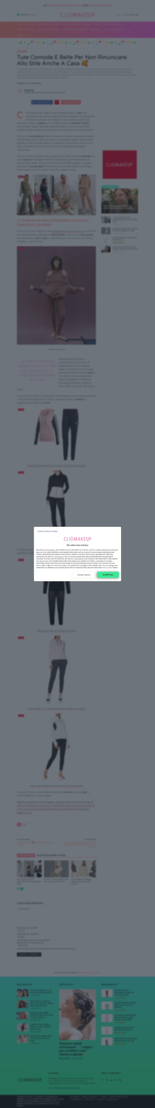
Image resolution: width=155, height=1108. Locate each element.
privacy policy (107, 567)
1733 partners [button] (50, 550)
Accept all (108, 575)
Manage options (83, 575)
